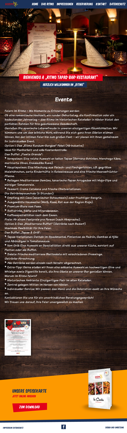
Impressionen (65, 4)
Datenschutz (117, 4)
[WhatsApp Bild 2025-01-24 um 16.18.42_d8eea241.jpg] (18, 355)
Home (35, 4)
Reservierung (84, 4)
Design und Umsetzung (114, 427)
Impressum (7, 427)
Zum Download (30, 406)
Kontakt (101, 4)
